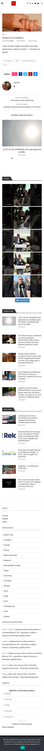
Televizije (8, 699)
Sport (6, 591)
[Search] (42, 3)
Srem (17, 61)
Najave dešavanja (10, 555)
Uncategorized (9, 606)
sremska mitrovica (28, 61)
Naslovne (7, 560)
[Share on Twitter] (25, 74)
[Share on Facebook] (20, 74)
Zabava (6, 616)
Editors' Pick (8, 535)
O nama (5, 516)
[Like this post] (15, 74)
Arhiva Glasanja (8, 727)
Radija (7, 705)
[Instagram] (33, 3)
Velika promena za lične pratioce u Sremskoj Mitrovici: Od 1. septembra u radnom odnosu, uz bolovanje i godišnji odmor (21, 632)
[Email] (38, 3)
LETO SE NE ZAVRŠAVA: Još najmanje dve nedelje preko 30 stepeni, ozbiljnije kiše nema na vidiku (29, 320)
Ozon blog (8, 576)
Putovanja (7, 581)
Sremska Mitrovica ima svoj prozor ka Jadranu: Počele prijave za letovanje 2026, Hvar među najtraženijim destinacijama (29, 436)
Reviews (7, 586)
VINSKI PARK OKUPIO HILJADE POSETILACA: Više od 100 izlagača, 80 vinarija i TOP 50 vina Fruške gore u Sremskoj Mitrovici (29, 358)
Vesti (5, 65)
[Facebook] (27, 3)
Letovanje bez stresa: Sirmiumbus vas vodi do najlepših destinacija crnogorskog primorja (27, 419)
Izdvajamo (8, 540)
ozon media (7, 61)
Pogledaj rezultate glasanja (22, 724)
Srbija (6, 596)
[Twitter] (30, 3)
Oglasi (6, 571)
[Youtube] (35, 3)
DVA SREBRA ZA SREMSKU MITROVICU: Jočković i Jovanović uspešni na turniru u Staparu (30, 375)
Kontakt (5, 519)
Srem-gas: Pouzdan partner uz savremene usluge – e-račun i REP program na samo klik (29, 453)
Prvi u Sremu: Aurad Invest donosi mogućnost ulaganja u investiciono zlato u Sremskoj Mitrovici (29, 483)
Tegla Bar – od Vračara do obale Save (28, 467)
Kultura (6, 550)
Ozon (11, 41)
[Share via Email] (35, 74)
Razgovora (9, 717)
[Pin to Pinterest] (30, 74)
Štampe (8, 694)
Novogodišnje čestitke (12, 565)
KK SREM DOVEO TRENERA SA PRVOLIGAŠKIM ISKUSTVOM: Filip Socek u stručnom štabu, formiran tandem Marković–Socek (29, 340)
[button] (4, 139)
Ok (23, 748)
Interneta (8, 711)
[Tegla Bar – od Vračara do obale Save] (9, 469)
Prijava (4, 522)
